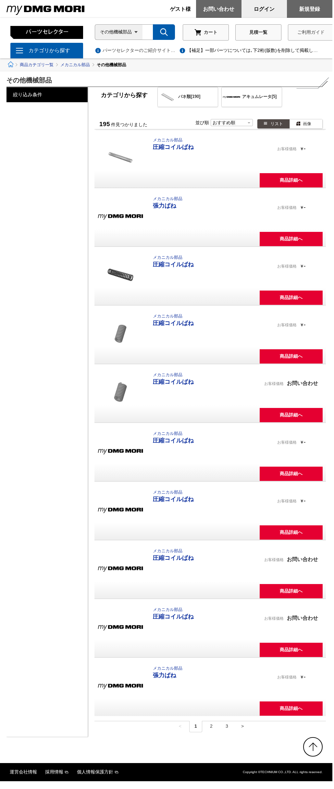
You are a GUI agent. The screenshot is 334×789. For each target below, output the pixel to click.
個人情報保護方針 (95, 771)
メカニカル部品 (75, 64)
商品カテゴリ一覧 (37, 64)
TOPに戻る (313, 747)
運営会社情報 (23, 771)
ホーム (10, 64)
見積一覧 (258, 32)
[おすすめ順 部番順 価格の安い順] (232, 123)
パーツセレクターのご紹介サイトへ (143, 50)
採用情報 (54, 771)
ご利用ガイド (311, 32)
